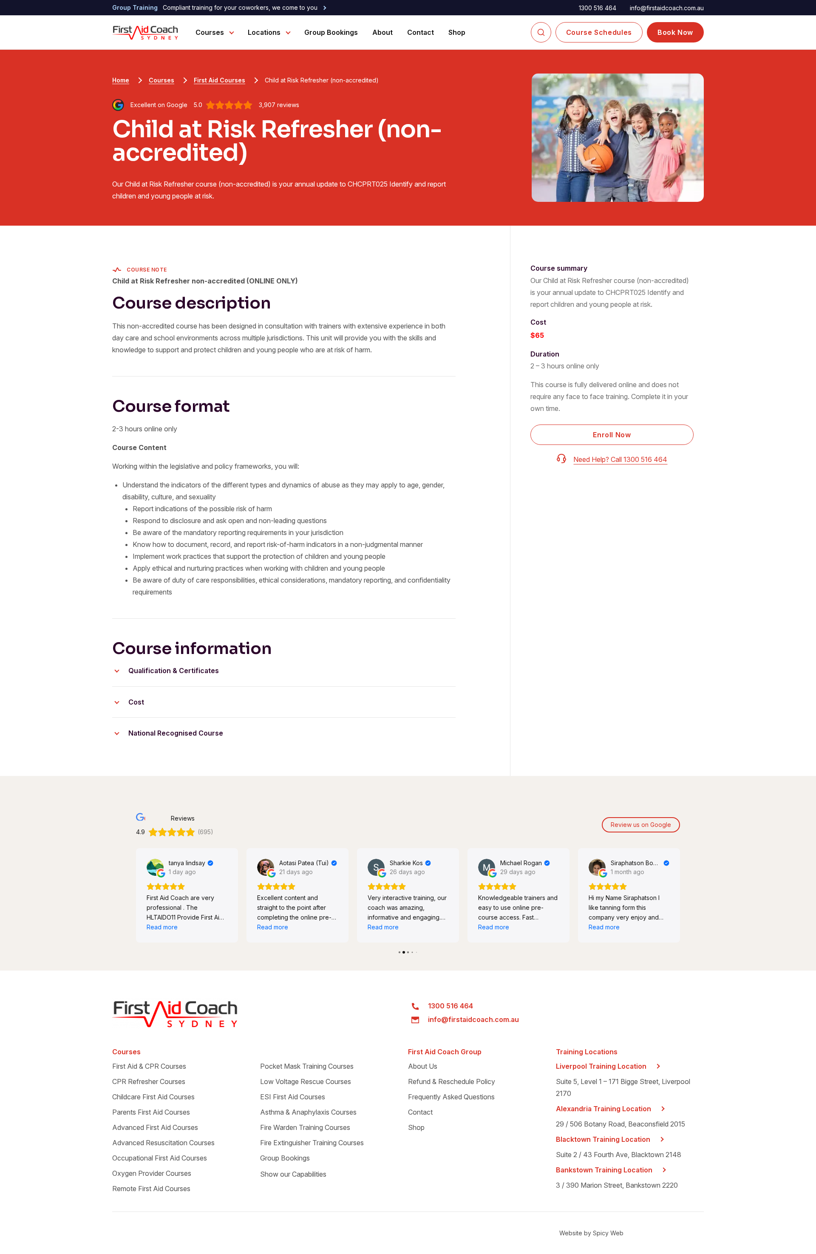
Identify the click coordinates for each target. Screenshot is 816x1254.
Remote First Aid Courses (151, 1188)
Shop (456, 32)
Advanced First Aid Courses (155, 1127)
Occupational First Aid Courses (159, 1158)
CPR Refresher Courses (148, 1081)
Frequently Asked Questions (451, 1097)
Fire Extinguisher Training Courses (312, 1142)
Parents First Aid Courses (151, 1112)
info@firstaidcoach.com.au (667, 7)
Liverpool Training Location (601, 1066)
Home (120, 80)
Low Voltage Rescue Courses (305, 1081)
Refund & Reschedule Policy (451, 1081)
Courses (210, 32)
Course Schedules (599, 32)
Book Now (675, 32)
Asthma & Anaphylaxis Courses (308, 1112)
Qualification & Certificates (173, 670)
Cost (136, 702)
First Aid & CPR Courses (149, 1066)
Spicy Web (608, 1233)
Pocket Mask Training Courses (307, 1066)
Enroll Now (612, 434)
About (382, 32)
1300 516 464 (597, 7)
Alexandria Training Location (603, 1108)
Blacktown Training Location (603, 1139)
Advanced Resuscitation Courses (163, 1142)
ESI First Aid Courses (292, 1097)
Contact (420, 32)
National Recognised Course (175, 733)
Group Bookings (331, 32)
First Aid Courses (219, 80)
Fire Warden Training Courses (305, 1127)
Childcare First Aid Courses (153, 1097)
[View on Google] (155, 867)
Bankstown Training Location (604, 1170)
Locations (264, 32)
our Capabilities (293, 1174)
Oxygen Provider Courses (151, 1173)
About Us (422, 1066)
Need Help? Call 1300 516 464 (620, 459)
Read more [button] (162, 927)
